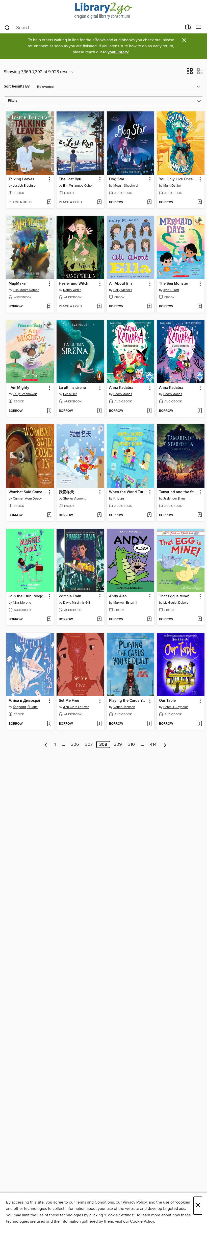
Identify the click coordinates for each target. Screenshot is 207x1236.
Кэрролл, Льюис (25, 707)
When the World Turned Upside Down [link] (128, 492)
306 (75, 744)
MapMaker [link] (18, 283)
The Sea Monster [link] (173, 283)
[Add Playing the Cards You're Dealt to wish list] (149, 724)
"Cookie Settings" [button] (119, 1215)
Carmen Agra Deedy (27, 499)
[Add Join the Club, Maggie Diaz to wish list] (49, 619)
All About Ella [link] (121, 283)
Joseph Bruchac (24, 186)
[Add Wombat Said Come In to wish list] (49, 515)
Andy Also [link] (118, 596)
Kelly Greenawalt (25, 394)
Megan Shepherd (125, 186)
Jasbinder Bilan (174, 499)
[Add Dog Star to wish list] (149, 202)
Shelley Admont (74, 499)
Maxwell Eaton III (125, 603)
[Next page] (165, 744)
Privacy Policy (135, 1202)
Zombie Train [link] (70, 596)
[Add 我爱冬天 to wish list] (99, 515)
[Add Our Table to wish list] (199, 724)
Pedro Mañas (122, 394)
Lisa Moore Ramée (26, 290)
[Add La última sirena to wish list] (99, 411)
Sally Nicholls (122, 290)
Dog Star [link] (116, 179)
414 (153, 744)
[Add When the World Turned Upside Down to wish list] (149, 515)
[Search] (7, 27)
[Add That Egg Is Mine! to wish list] (199, 619)
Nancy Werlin (72, 290)
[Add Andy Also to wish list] (149, 619)
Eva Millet (70, 394)
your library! (118, 52)
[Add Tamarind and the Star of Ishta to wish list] (199, 515)
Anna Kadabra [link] (121, 388)
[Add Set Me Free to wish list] (99, 724)
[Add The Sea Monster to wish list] (199, 306)
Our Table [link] (167, 700)
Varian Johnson (124, 707)
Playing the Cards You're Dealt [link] (128, 700)
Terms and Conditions (95, 1202)
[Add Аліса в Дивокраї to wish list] (49, 724)
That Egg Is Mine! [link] (174, 596)
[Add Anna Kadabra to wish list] (149, 411)
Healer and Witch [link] (73, 283)
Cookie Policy (142, 1221)
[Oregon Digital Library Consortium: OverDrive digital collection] (103, 11)
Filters (13, 101)
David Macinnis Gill (76, 603)
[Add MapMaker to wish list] (49, 306)
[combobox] (93, 28)
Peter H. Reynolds (175, 707)
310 (131, 744)
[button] (190, 72)
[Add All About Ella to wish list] (149, 306)
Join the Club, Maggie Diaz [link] (28, 596)
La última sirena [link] (72, 388)
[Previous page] (46, 744)
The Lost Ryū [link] (70, 179)
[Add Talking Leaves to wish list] (49, 202)
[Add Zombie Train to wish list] (99, 619)
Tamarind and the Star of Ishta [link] (178, 492)
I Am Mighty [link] (19, 388)
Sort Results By (17, 86)
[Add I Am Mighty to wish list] (49, 411)
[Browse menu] (198, 27)
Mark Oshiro (172, 186)
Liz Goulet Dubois (175, 603)
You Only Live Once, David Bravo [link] (178, 179)
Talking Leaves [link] (21, 179)
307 (89, 744)
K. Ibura (118, 499)
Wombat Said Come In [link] (27, 492)
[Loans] (188, 28)
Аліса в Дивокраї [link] (24, 700)
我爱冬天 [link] (66, 492)
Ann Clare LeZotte (76, 707)
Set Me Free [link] (69, 700)
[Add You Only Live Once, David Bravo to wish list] (199, 202)
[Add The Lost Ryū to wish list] (99, 202)
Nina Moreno (22, 603)
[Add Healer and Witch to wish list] (99, 306)
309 (118, 744)
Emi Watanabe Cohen (78, 186)
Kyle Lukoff (171, 290)
